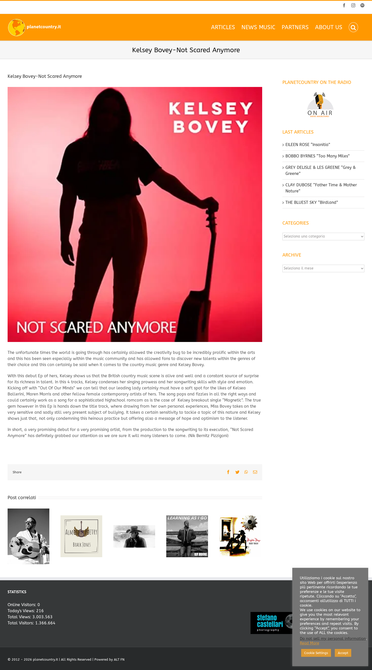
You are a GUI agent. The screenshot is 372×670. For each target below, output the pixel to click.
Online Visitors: (22, 604)
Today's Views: (22, 610)
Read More (309, 643)
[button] (353, 27)
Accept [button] (343, 653)
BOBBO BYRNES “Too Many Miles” (317, 156)
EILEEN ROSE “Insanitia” (307, 144)
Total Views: (20, 616)
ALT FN (119, 659)
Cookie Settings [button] (316, 653)
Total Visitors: (21, 623)
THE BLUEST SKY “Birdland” (311, 202)
